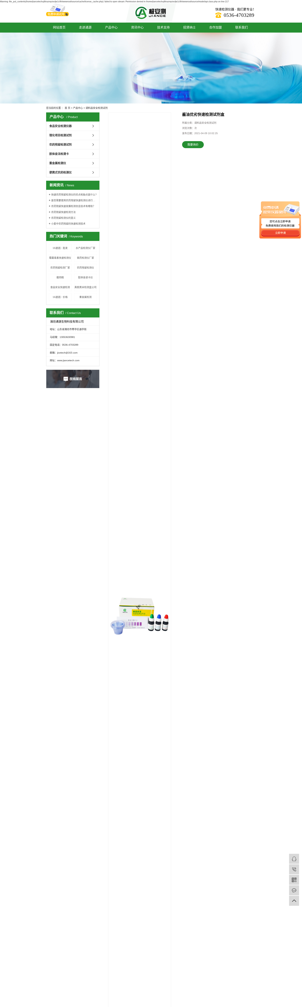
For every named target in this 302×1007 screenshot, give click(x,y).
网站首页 (59, 27)
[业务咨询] (294, 859)
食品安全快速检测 (60, 287)
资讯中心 (137, 27)
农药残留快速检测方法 (63, 212)
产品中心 (111, 27)
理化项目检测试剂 (60, 135)
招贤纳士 (189, 27)
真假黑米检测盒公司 (85, 287)
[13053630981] (294, 869)
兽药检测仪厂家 (85, 257)
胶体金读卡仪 (85, 277)
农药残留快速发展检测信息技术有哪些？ (73, 206)
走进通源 (85, 27)
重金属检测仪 (57, 163)
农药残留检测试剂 (60, 144)
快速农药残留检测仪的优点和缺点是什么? (74, 194)
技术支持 (163, 27)
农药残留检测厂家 (60, 267)
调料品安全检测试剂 (97, 107)
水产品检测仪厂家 (85, 248)
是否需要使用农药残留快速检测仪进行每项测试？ (74, 200)
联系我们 (241, 27)
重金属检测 (85, 297)
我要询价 (193, 144)
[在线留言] (294, 890)
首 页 (67, 107)
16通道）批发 (60, 248)
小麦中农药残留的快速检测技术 (68, 223)
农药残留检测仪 (85, 267)
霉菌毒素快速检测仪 (60, 257)
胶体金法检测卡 (59, 153)
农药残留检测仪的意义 (63, 217)
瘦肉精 (60, 277)
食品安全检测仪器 (60, 125)
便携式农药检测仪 (60, 172)
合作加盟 (215, 27)
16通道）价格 (60, 297)
